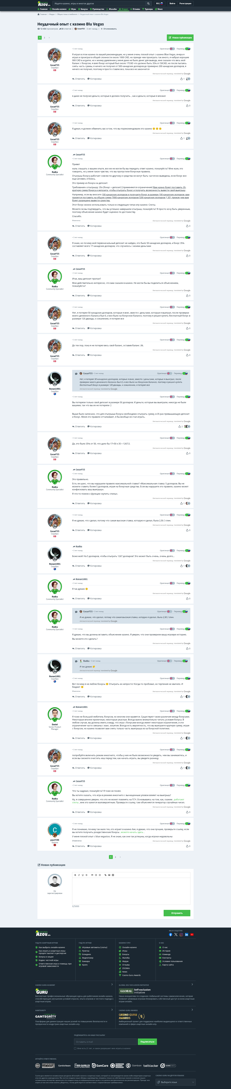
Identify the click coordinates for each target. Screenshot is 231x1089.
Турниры (149, 9)
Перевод (180, 48)
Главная (43, 9)
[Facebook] (170, 934)
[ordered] (96, 875)
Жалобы (113, 9)
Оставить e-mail (82, 1039)
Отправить (177, 913)
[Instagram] (181, 934)
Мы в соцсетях (175, 931)
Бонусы (84, 9)
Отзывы (136, 9)
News (160, 9)
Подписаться (147, 1041)
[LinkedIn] (186, 934)
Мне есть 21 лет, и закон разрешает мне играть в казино (103, 1048)
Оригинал (164, 48)
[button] (188, 78)
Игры (73, 9)
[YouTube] (192, 934)
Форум (125, 9)
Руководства (98, 9)
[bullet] (100, 875)
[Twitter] (176, 934)
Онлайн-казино (59, 9)
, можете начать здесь (131, 832)
